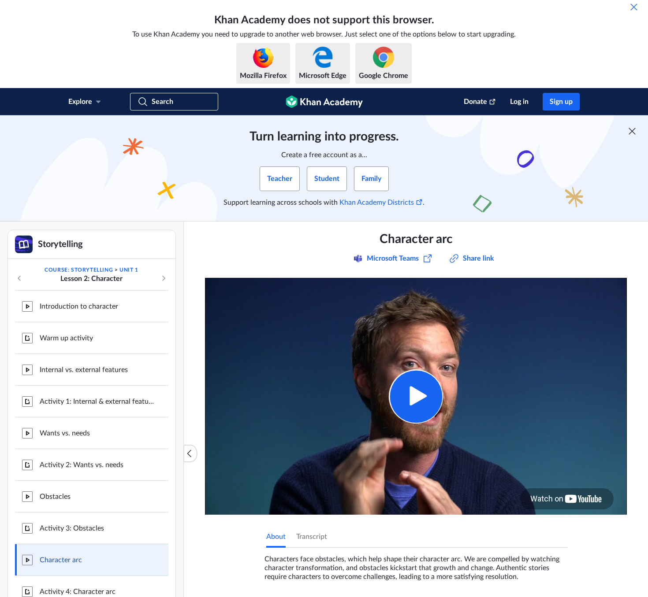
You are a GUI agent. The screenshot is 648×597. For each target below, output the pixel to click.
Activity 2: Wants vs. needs (81, 464)
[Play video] (416, 396)
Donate (475, 101)
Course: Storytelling (79, 270)
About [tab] (276, 536)
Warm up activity (66, 338)
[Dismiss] (634, 7)
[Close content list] (190, 453)
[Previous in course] (19, 278)
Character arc (61, 560)
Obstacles (55, 496)
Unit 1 (128, 270)
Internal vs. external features (84, 369)
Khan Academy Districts (376, 202)
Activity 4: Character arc (77, 591)
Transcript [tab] (311, 536)
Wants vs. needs (65, 433)
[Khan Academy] (324, 101)
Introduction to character (79, 306)
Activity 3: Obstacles (72, 528)
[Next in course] (163, 278)
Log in (519, 101)
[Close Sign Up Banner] (632, 131)
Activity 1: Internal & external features (97, 401)
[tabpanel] (416, 564)
